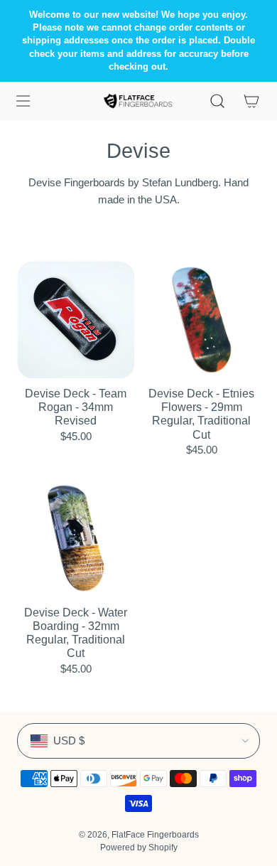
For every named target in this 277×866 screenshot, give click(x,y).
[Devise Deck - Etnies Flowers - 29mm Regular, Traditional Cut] (201, 319)
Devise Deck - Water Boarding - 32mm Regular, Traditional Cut (75, 633)
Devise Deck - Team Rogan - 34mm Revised (75, 407)
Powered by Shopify (139, 847)
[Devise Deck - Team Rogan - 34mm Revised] (75, 319)
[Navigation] (23, 101)
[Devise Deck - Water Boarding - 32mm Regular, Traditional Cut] (75, 538)
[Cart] (251, 101)
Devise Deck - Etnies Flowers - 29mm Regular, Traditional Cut (201, 414)
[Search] (217, 101)
